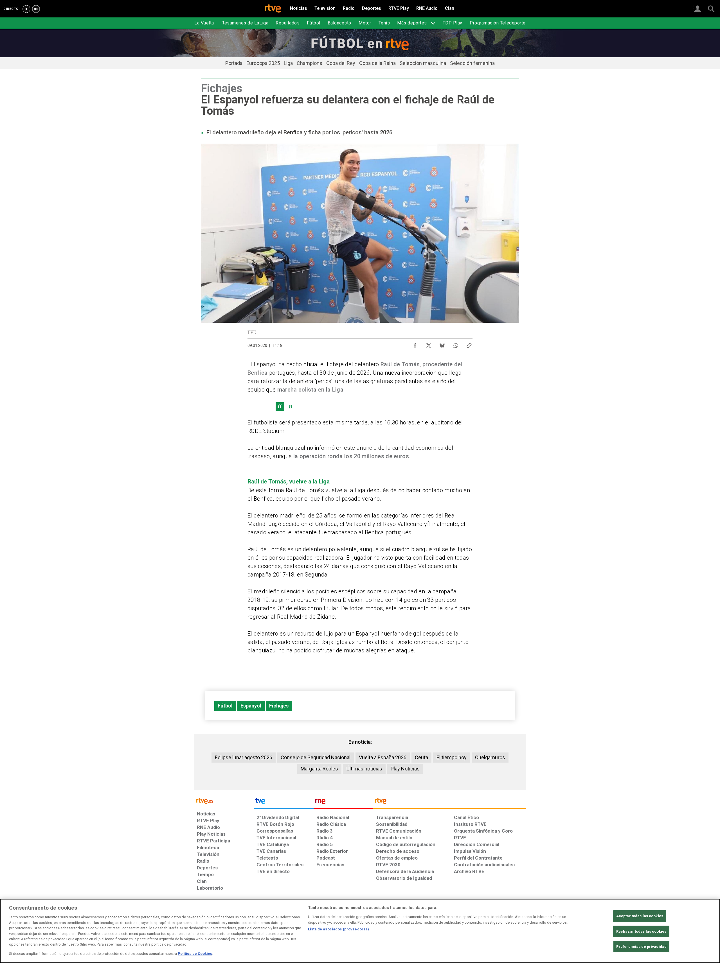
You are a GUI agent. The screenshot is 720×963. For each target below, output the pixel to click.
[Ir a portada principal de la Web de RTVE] (224, 800)
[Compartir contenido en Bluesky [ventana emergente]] (442, 344)
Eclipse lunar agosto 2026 (243, 757)
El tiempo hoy (451, 757)
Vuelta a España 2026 (382, 757)
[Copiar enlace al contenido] (469, 344)
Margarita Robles (319, 769)
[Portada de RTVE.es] (272, 9)
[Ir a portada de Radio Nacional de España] (343, 802)
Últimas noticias (364, 769)
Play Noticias (405, 769)
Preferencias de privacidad (641, 947)
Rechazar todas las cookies (641, 931)
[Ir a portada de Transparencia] (449, 802)
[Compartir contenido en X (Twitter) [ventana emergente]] (428, 344)
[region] (360, 931)
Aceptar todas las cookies (639, 916)
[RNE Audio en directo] (36, 9)
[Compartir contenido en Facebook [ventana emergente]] (415, 344)
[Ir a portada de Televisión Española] (283, 802)
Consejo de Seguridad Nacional (315, 757)
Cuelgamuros (490, 757)
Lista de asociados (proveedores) (338, 929)
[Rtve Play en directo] (26, 9)
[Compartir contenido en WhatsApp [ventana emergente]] (455, 344)
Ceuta (421, 757)
